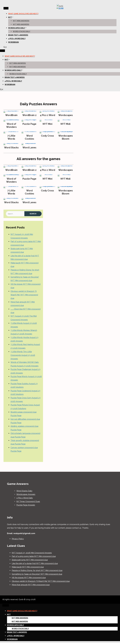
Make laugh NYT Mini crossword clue (28, 567)
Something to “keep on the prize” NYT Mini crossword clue (37, 574)
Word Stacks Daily (21, 31)
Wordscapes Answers (25, 494)
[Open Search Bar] (5, 47)
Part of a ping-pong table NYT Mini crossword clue (34, 556)
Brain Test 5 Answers (18, 35)
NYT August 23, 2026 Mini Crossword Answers (32, 553)
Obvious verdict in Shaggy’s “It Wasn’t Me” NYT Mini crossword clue (24, 295)
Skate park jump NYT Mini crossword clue (30, 560)
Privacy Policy (18, 539)
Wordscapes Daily (16, 28)
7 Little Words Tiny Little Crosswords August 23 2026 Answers (23, 355)
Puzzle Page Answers (25, 505)
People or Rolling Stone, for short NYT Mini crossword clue (37, 570)
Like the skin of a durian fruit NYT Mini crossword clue (35, 563)
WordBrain (13, 42)
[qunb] (60, 8)
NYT (10, 17)
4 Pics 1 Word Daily (17, 39)
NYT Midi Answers (21, 24)
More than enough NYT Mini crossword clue (31, 585)
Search (33, 214)
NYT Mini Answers (21, 21)
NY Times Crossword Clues (28, 501)
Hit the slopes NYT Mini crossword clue (29, 577)
